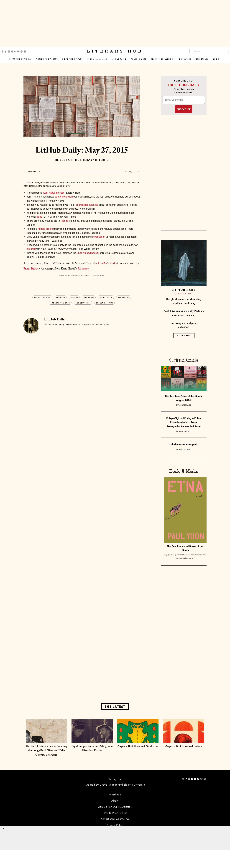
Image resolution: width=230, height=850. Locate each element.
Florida (64, 220)
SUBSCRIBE (184, 109)
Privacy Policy (115, 825)
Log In (217, 59)
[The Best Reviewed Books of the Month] (185, 510)
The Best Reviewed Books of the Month (185, 548)
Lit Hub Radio (119, 59)
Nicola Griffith (106, 297)
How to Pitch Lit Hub (115, 813)
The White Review (104, 302)
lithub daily (89, 297)
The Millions (123, 297)
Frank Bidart (30, 269)
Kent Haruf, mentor (53, 192)
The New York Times (60, 302)
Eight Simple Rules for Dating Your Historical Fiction (92, 748)
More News (184, 335)
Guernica (60, 297)
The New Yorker (82, 302)
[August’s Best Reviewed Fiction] (183, 739)
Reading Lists (138, 59)
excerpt (31, 249)
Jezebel (74, 297)
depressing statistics (87, 204)
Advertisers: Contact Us (115, 819)
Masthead (115, 794)
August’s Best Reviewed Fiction (183, 746)
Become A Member (97, 59)
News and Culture (72, 59)
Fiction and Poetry (47, 59)
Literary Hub (115, 51)
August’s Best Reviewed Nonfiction (137, 746)
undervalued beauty (88, 253)
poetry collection (64, 196)
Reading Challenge (162, 59)
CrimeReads (202, 59)
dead (39, 216)
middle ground (46, 228)
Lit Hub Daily (31, 171)
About (115, 800)
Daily (184, 290)
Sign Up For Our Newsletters (115, 806)
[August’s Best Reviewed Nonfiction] (137, 739)
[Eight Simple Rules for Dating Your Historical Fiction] (92, 739)
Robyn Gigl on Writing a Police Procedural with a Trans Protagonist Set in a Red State (183, 422)
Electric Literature (42, 297)
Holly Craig (185, 449)
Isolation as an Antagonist (183, 444)
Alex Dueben (185, 431)
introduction (98, 236)
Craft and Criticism (20, 59)
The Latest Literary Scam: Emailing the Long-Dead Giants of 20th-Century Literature (46, 751)
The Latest (115, 706)
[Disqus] (81, 372)
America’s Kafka (107, 263)
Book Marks (184, 59)
